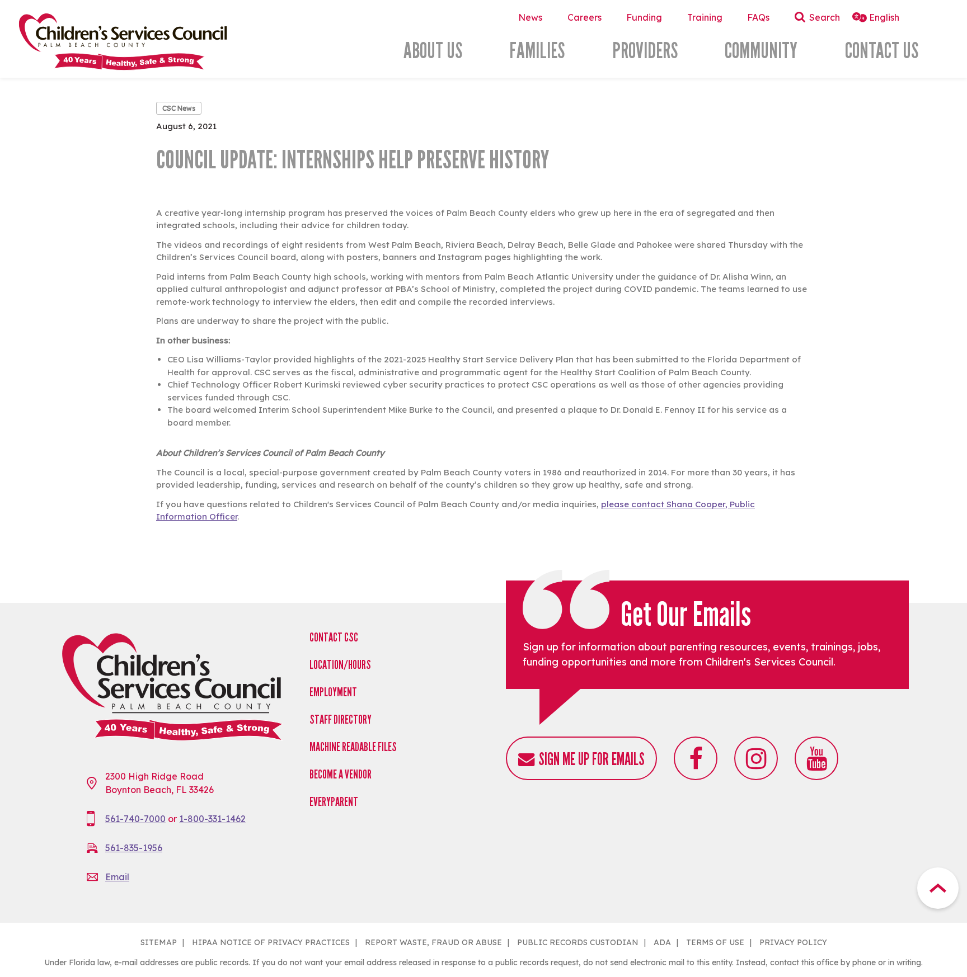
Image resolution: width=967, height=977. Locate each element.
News (530, 17)
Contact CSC (333, 637)
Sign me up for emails (591, 759)
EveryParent (333, 801)
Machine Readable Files (353, 746)
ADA (662, 942)
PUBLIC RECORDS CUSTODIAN (578, 942)
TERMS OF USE (715, 942)
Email (117, 876)
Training (704, 17)
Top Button (938, 888)
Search (824, 17)
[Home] (156, 42)
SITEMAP (158, 942)
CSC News (178, 108)
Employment (333, 692)
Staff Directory (340, 719)
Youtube (816, 758)
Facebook (695, 758)
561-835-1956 (133, 847)
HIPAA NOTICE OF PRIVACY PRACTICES (271, 942)
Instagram (756, 758)
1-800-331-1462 (212, 818)
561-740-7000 (135, 818)
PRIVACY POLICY (793, 942)
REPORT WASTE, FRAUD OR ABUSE (433, 942)
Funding (644, 17)
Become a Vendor (340, 774)
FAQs (758, 17)
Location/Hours (340, 664)
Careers (584, 17)
